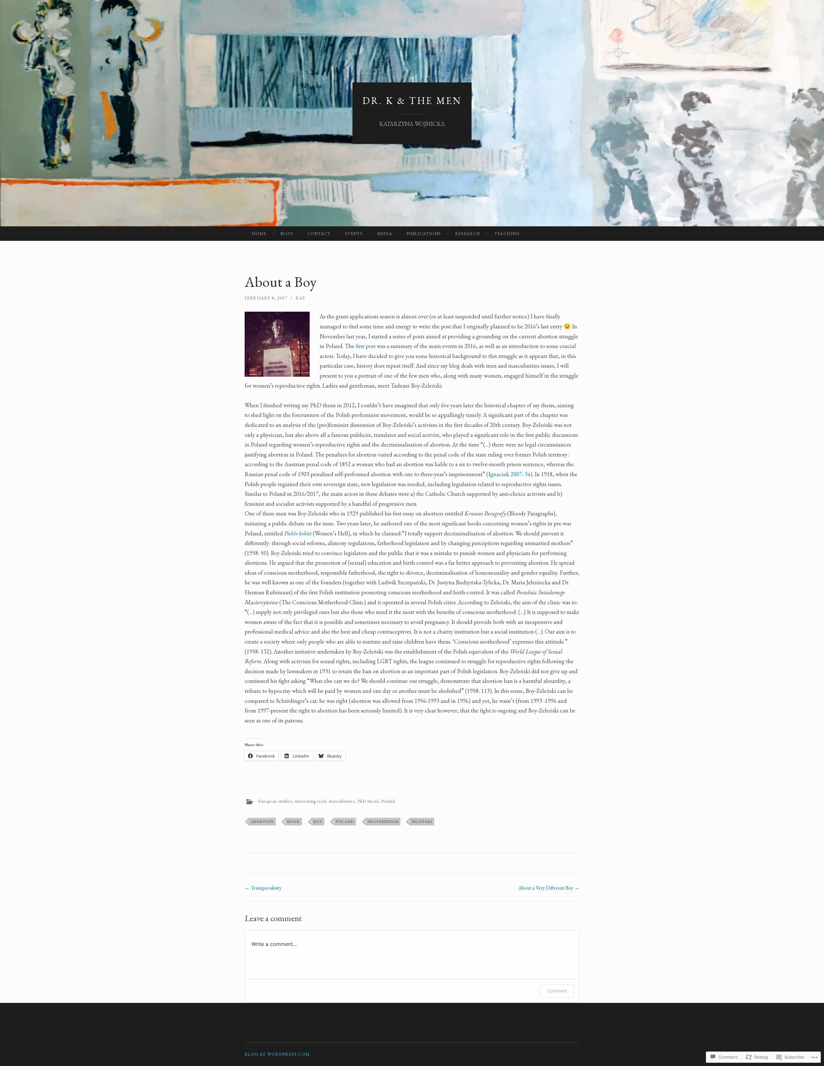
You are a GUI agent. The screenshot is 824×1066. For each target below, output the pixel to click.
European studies (275, 801)
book (293, 821)
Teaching (507, 233)
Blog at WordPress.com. (278, 1054)
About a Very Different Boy (548, 887)
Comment (557, 991)
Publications (424, 233)
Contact (319, 233)
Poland (388, 801)
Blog (286, 233)
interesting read (310, 801)
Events (354, 233)
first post (366, 346)
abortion (262, 821)
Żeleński (422, 821)
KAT (300, 298)
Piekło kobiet (298, 533)
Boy (318, 821)
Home (259, 233)
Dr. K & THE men (412, 100)
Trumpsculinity (263, 887)
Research (467, 233)
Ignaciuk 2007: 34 (509, 474)
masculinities (342, 801)
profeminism (383, 821)
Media (384, 233)
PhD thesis (368, 801)
